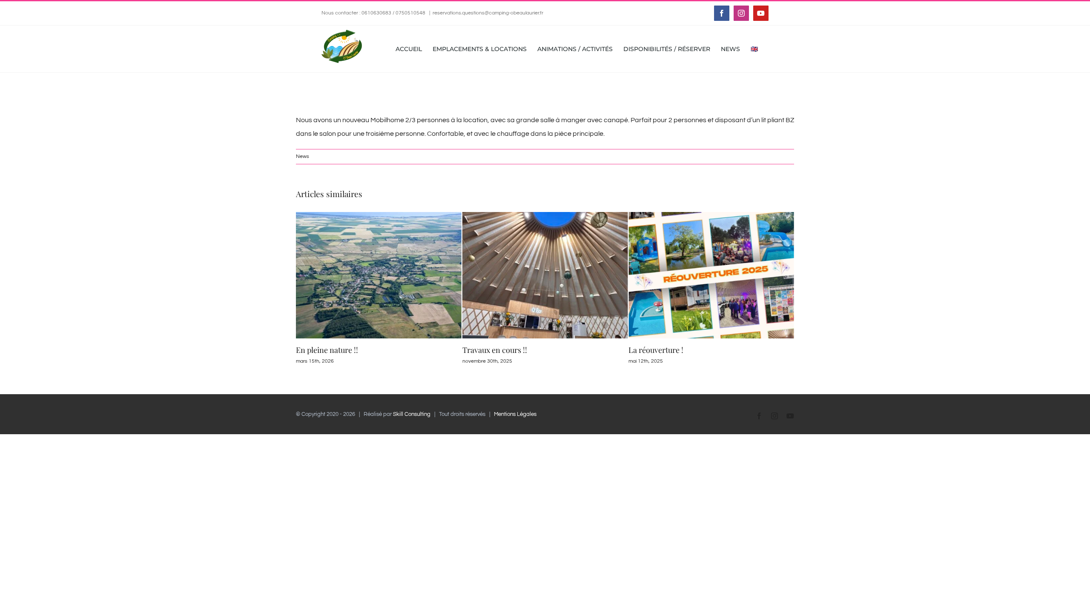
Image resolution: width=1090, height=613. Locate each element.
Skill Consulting (411, 414)
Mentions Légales (515, 414)
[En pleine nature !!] (379, 215)
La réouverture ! (655, 350)
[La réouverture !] (711, 215)
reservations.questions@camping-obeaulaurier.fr (488, 13)
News (302, 156)
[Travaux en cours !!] (545, 215)
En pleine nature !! (327, 350)
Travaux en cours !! (494, 350)
